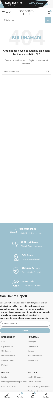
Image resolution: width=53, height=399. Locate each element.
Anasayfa (32, 342)
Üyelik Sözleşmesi (35, 377)
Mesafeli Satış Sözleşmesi (39, 386)
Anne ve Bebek (7, 360)
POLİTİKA (32, 372)
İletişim (31, 351)
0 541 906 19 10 (8, 386)
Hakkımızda (33, 346)
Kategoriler (8, 337)
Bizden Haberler (35, 355)
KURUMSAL (33, 337)
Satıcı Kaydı (33, 360)
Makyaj (4, 365)
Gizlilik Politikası (34, 382)
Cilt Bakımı (6, 351)
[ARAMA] (48, 20)
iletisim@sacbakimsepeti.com (13, 382)
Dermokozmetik (8, 355)
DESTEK (5, 372)
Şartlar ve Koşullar (36, 391)
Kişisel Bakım (7, 346)
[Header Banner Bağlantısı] (22, 4)
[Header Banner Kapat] (49, 4)
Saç (3, 342)
